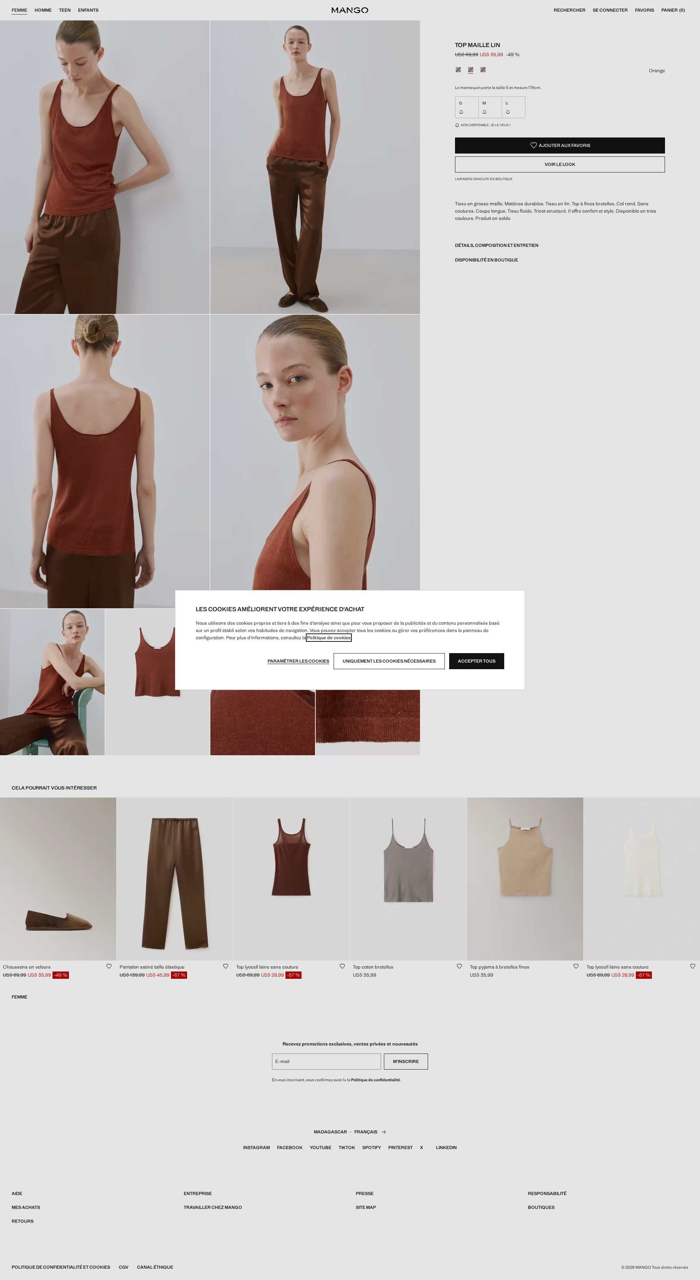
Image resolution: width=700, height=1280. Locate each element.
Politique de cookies (329, 638)
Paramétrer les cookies (298, 661)
